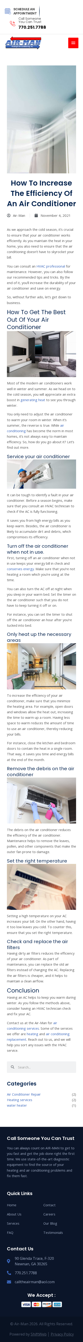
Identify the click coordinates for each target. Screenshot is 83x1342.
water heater (17, 1105)
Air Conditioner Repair (24, 1094)
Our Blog (50, 1223)
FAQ (10, 1232)
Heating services (19, 1099)
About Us (14, 1214)
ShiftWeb (39, 1334)
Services (13, 1223)
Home (11, 1205)
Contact (49, 1205)
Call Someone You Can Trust (30, 20)
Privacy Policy (62, 1334)
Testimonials (53, 1232)
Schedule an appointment (25, 11)
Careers (49, 1214)
